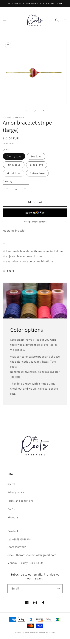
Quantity (7, 181)
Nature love (37, 173)
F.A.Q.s (11, 509)
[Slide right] (43, 111)
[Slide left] (27, 111)
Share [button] (10, 270)
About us (12, 517)
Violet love (13, 173)
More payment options (35, 221)
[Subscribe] (58, 588)
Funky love (14, 164)
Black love (36, 164)
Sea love (36, 156)
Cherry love (14, 156)
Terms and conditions (20, 500)
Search (11, 484)
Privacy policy (15, 492)
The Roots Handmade (30, 632)
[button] (5, 20)
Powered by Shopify (47, 632)
